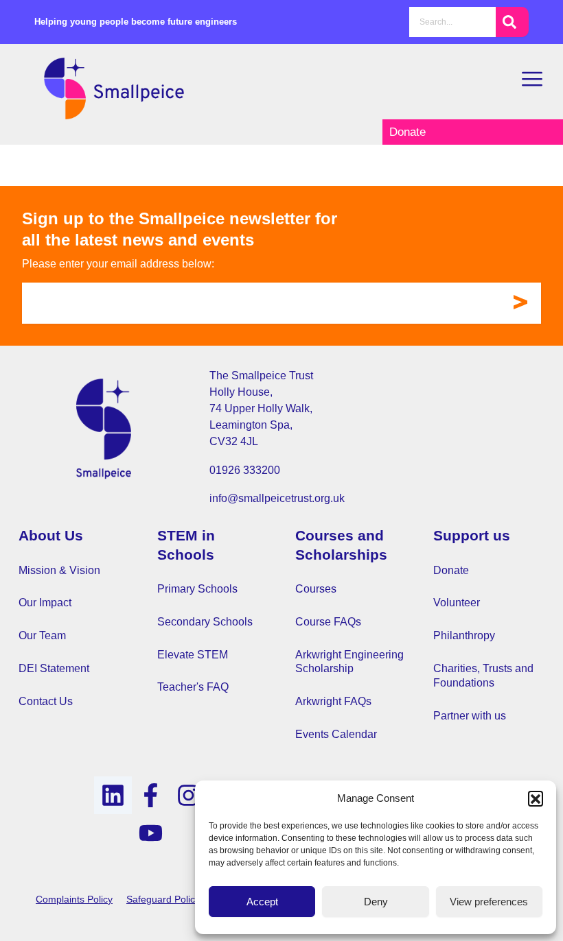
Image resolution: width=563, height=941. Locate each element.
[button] (535, 798)
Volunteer (456, 602)
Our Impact (45, 602)
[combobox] (452, 22)
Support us (471, 535)
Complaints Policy (74, 899)
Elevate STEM (192, 654)
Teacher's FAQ (193, 687)
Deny (376, 901)
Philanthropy (464, 635)
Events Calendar (336, 734)
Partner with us (469, 716)
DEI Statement (54, 668)
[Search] (512, 22)
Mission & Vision (59, 570)
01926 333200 (244, 470)
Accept (262, 901)
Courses (315, 589)
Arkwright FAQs (333, 701)
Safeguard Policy (163, 899)
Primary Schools (197, 589)
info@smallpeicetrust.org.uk (277, 498)
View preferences (489, 901)
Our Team (42, 635)
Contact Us (46, 701)
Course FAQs (328, 622)
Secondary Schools (205, 622)
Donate (451, 570)
